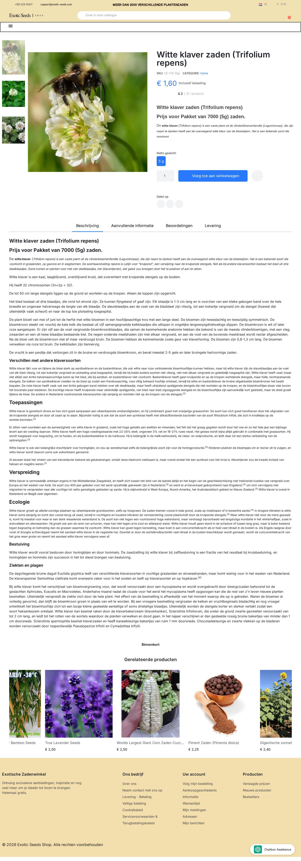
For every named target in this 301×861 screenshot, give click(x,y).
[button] (287, 15)
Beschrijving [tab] (87, 225)
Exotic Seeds (20, 15)
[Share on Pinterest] (179, 204)
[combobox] (154, 15)
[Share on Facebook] (161, 204)
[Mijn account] (273, 15)
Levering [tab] (213, 225)
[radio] (161, 161)
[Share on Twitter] (170, 204)
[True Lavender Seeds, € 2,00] (79, 711)
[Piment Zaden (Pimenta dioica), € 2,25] (222, 711)
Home (204, 73)
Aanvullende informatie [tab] (132, 225)
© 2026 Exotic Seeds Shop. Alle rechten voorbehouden (52, 844)
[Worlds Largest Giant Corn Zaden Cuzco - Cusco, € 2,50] (150, 711)
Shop (39, 15)
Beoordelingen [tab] (179, 225)
